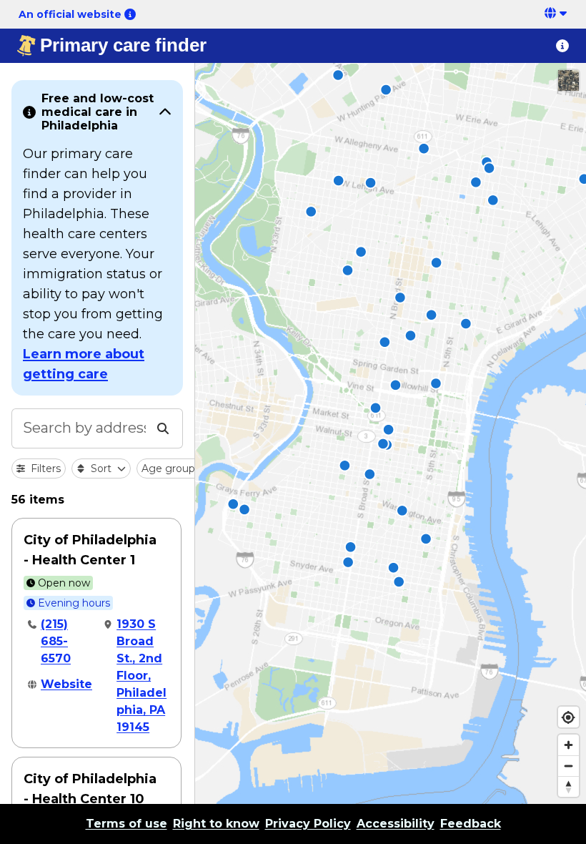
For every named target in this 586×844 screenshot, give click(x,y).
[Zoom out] (568, 765)
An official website (70, 14)
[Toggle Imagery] (568, 80)
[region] (390, 433)
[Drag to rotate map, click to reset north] (568, 786)
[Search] (163, 428)
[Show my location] (568, 717)
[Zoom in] (568, 745)
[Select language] (557, 14)
